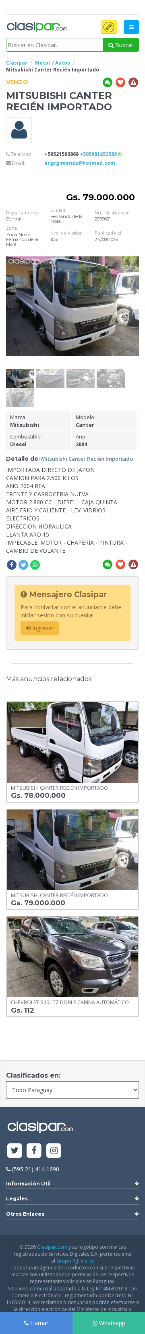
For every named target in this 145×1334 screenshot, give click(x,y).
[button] (109, 27)
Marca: (24, 420)
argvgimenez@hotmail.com (79, 162)
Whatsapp (111, 1323)
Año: (81, 440)
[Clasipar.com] (36, 27)
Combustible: (26, 440)
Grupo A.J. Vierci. (75, 1260)
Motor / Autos (52, 62)
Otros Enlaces (25, 1214)
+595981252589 (99, 154)
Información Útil (28, 1184)
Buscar (123, 45)
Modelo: (85, 420)
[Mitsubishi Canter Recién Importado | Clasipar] (20, 373)
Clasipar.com (52, 1247)
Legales (17, 1199)
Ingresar (42, 628)
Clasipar (16, 62)
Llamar (38, 1323)
